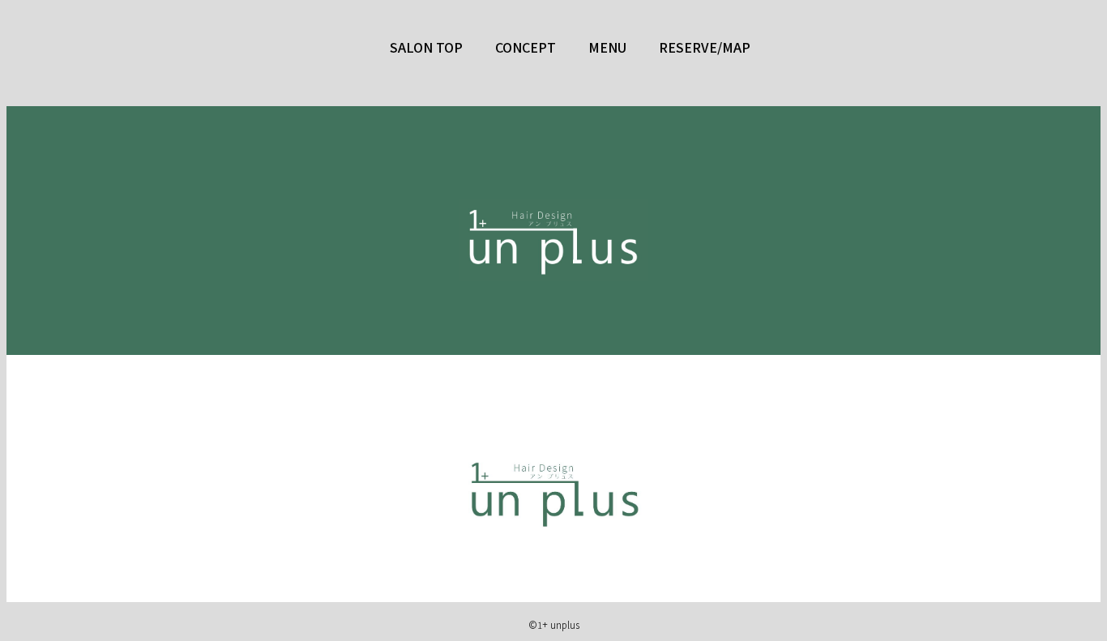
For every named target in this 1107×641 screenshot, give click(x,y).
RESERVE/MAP (704, 47)
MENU (607, 47)
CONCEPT (525, 47)
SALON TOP (426, 47)
